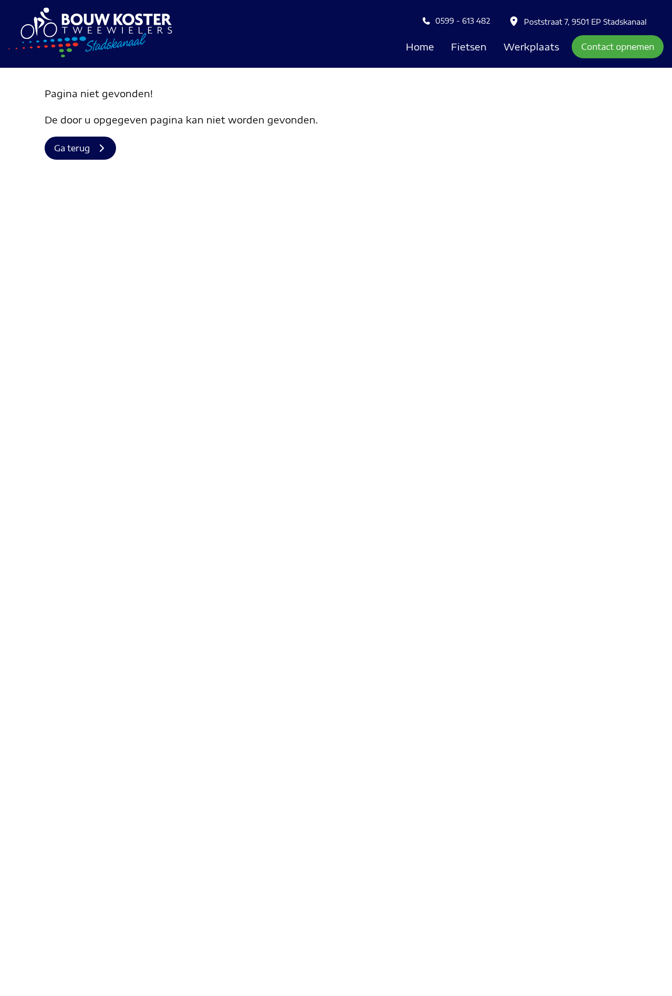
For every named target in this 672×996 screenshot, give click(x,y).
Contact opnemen (617, 47)
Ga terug (75, 148)
